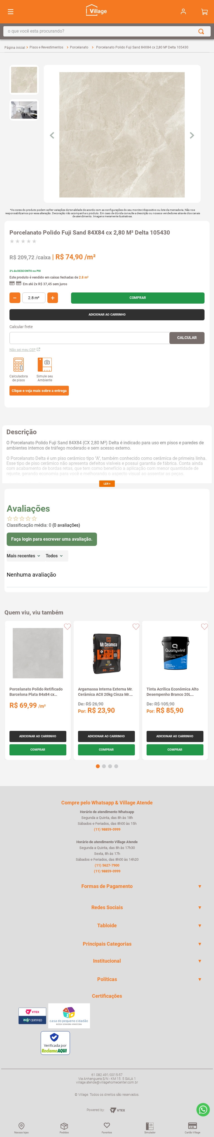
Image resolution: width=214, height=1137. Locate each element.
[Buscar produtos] (202, 31)
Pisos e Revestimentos (46, 47)
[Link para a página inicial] (14, 48)
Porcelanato (79, 47)
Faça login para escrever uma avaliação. (52, 539)
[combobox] (107, 31)
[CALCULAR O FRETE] (187, 338)
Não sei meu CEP (22, 350)
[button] (39, 390)
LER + (107, 483)
